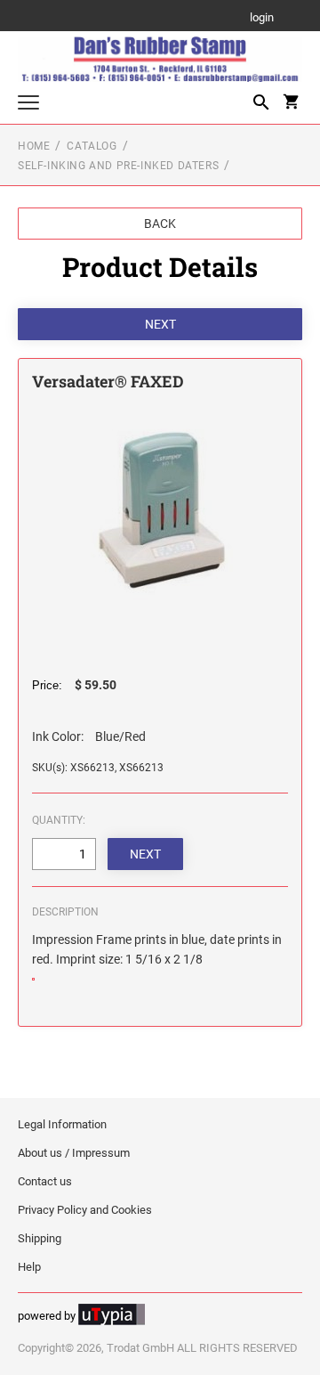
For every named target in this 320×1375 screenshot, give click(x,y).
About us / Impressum (74, 1152)
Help (29, 1266)
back (160, 223)
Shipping (39, 1238)
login (262, 18)
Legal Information (62, 1124)
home (34, 146)
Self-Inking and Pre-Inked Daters (118, 165)
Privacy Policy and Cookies (85, 1209)
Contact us (45, 1181)
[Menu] (28, 104)
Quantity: (58, 820)
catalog (91, 146)
